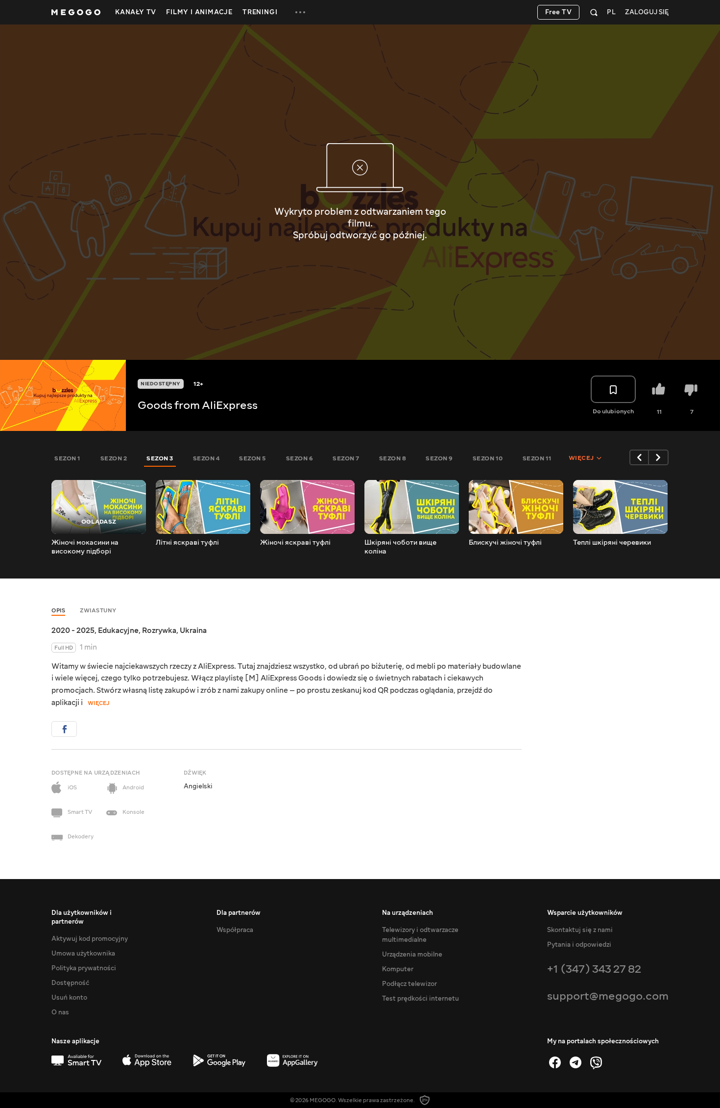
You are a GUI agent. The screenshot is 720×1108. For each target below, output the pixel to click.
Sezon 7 (346, 458)
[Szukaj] (594, 12)
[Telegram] (575, 1062)
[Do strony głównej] (75, 12)
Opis (58, 610)
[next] (659, 457)
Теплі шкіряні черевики (612, 542)
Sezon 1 (67, 458)
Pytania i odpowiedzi (579, 944)
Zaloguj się (647, 12)
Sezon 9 (439, 458)
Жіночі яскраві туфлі (295, 542)
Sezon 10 (488, 458)
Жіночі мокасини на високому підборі (85, 547)
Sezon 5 (252, 458)
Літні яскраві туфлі (187, 542)
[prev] (639, 457)
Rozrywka (159, 630)
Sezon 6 (299, 458)
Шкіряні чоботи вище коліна (400, 547)
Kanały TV (135, 12)
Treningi (259, 12)
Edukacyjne (118, 630)
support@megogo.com (608, 996)
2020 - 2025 (73, 630)
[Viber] (596, 1062)
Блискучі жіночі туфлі (505, 542)
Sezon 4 (206, 458)
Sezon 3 (159, 458)
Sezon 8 (393, 458)
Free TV (558, 12)
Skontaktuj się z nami (580, 930)
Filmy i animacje (199, 12)
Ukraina (193, 630)
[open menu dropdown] (300, 12)
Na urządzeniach (407, 912)
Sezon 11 (537, 458)
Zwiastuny (98, 610)
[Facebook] (555, 1062)
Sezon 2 (113, 458)
